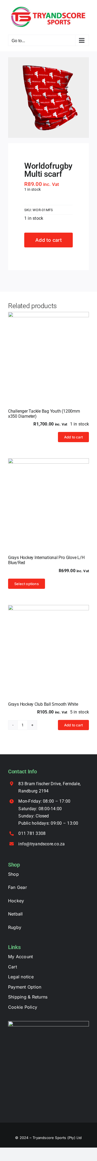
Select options (26, 584)
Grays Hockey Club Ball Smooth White (43, 704)
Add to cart (48, 240)
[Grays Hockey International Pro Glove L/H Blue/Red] (48, 498)
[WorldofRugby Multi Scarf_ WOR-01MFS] (48, 97)
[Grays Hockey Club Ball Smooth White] (48, 645)
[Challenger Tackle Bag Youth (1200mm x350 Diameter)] (48, 352)
